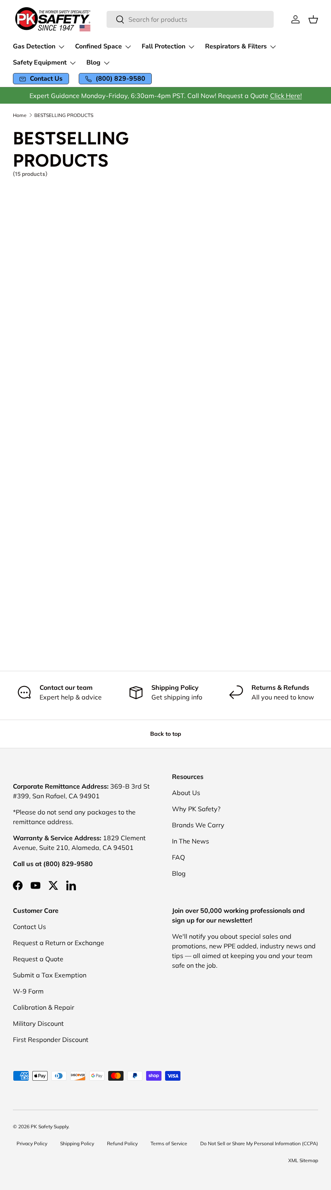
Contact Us (29, 927)
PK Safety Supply (49, 1126)
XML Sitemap (303, 1160)
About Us (186, 793)
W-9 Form (28, 991)
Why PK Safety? (196, 809)
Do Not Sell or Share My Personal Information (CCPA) (259, 1143)
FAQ (178, 857)
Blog (179, 873)
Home (20, 115)
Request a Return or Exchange (58, 943)
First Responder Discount (50, 1040)
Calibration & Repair (43, 1007)
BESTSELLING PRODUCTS (63, 115)
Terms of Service (169, 1143)
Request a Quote (38, 959)
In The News (190, 841)
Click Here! (286, 96)
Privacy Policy (32, 1143)
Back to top (165, 733)
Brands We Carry (198, 825)
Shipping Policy (77, 1143)
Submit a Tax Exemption (49, 975)
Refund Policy (122, 1143)
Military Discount (38, 1023)
